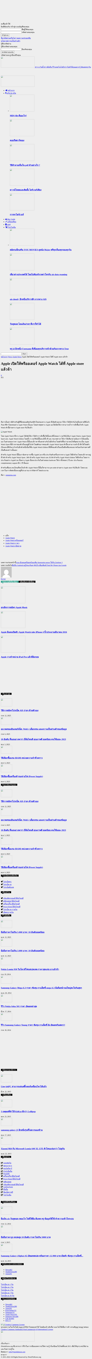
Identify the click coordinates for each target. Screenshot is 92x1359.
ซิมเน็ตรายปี (8, 1192)
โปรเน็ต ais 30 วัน (7, 1296)
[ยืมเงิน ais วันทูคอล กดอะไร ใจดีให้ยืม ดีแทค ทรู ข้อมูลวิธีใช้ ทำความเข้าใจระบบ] (6, 1214)
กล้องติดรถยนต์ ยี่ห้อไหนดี (13, 898)
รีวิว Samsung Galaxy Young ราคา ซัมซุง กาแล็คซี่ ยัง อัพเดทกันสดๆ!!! (33, 1025)
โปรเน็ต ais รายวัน (10, 909)
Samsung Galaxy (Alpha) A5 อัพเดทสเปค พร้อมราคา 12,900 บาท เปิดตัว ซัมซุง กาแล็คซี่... (42, 1256)
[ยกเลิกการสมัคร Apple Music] (13, 603)
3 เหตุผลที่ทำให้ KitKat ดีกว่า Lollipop (18, 1111)
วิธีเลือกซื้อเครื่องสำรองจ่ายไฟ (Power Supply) (22, 776)
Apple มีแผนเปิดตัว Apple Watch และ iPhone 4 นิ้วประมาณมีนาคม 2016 (34, 632)
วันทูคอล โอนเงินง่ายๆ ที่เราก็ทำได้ (25, 324)
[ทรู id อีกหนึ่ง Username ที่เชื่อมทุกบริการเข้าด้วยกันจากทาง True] (22, 344)
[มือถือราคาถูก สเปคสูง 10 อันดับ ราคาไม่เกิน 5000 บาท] (6, 1232)
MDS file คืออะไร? (18, 115)
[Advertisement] (27, 71)
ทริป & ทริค (11, 93)
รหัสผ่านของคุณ (28, 32)
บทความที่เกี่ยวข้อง (9, 582)
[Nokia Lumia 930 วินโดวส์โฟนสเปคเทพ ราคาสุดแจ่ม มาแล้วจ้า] (6, 964)
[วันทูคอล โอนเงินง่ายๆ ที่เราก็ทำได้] (22, 319)
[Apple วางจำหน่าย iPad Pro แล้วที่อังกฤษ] (13, 652)
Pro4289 (6, 1174)
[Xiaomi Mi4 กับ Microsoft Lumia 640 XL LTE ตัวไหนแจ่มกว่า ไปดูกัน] (6, 1144)
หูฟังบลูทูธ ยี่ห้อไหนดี (11, 901)
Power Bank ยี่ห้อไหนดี (11, 907)
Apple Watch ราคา (12, 543)
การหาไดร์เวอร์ (17, 214)
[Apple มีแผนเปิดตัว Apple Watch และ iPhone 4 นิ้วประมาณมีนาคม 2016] (13, 627)
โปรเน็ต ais (7, 884)
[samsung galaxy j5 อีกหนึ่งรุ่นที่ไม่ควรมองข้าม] (6, 1125)
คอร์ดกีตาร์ (7, 1168)
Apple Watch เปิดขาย (13, 546)
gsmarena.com (11, 475)
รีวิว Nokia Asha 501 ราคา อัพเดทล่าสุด (19, 1006)
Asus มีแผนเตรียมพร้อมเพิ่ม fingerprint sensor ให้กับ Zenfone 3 (39, 562)
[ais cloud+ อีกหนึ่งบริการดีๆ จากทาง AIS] (22, 294)
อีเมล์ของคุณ (27, 49)
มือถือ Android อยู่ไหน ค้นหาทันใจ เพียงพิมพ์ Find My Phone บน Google (39, 565)
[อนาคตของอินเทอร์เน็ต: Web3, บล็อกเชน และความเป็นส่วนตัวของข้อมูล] (6, 724)
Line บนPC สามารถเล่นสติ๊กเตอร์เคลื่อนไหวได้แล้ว (24, 1086)
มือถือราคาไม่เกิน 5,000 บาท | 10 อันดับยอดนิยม (22, 932)
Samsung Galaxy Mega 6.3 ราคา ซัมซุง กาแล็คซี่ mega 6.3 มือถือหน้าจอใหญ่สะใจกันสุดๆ (41, 988)
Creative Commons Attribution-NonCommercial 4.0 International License (27, 1329)
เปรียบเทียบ (11, 222)
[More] (54, 381)
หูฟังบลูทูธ (7, 1182)
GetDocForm (8, 1187)
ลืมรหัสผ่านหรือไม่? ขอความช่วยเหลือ (16, 38)
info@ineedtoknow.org (17, 1352)
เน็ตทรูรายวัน (8, 912)
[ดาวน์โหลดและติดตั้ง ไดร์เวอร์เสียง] (22, 185)
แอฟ (8, 224)
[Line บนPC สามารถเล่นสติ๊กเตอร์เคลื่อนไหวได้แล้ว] (6, 1082)
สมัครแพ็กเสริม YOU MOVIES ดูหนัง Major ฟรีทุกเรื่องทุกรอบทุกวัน (40, 250)
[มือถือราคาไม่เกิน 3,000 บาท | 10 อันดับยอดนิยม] (6, 946)
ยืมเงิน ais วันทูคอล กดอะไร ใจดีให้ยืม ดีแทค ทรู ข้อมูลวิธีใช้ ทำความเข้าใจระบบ (37, 1218)
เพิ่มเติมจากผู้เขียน (27, 582)
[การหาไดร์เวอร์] (22, 210)
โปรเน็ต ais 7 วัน (7, 1293)
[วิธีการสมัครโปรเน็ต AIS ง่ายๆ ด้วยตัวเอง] (6, 706)
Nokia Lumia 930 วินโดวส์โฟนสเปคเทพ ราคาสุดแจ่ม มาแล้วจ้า (30, 969)
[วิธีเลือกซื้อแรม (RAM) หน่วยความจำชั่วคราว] (6, 753)
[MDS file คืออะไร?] (22, 111)
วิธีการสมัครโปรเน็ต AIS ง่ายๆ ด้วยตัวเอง (19, 710)
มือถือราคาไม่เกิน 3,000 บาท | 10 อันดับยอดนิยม (22, 951)
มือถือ (5, 1189)
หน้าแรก (11, 90)
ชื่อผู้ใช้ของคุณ (27, 29)
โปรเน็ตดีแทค (8, 887)
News (10, 357)
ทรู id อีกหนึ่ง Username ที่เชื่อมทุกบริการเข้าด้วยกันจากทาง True (39, 349)
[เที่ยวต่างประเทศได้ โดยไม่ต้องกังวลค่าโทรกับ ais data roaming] (22, 270)
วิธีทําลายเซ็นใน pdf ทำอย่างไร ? (25, 165)
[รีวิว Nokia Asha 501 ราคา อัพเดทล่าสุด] (6, 1002)
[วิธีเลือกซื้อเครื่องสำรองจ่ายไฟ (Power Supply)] (6, 772)
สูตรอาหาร (7, 1166)
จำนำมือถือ (7, 1171)
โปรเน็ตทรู (7, 882)
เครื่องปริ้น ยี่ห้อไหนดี (11, 904)
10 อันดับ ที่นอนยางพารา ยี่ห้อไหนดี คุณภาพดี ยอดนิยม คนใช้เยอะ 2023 (33, 739)
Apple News (17, 357)
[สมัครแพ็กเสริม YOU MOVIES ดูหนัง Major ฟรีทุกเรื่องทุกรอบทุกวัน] (22, 245)
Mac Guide (11, 219)
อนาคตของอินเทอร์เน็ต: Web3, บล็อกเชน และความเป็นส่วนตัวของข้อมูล (34, 729)
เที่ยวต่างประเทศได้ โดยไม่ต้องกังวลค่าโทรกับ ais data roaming (38, 274)
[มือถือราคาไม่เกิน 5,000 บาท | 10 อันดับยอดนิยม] (6, 927)
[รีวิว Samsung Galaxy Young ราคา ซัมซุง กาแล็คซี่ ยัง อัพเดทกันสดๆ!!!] (6, 1020)
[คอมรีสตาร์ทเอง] (22, 135)
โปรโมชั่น (11, 227)
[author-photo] (6, 577)
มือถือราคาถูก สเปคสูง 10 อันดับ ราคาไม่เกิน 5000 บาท (26, 1237)
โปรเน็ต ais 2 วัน (7, 1287)
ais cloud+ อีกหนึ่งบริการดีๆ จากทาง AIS (28, 299)
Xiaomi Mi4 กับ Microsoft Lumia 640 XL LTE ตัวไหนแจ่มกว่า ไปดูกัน (33, 1148)
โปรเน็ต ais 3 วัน (7, 1290)
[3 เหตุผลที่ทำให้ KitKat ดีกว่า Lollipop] (6, 1107)
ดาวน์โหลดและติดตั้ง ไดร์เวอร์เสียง (25, 190)
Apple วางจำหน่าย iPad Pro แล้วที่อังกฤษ (20, 657)
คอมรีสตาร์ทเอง (17, 140)
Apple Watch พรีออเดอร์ (14, 540)
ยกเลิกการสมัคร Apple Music (14, 607)
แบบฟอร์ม (7, 1163)
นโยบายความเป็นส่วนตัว (10, 41)
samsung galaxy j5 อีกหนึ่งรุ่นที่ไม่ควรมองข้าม (22, 1130)
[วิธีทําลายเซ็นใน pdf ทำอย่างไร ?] (22, 160)
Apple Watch (10, 538)
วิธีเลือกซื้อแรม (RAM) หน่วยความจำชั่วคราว (22, 758)
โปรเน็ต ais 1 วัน (7, 1284)
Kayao (3, 579)
